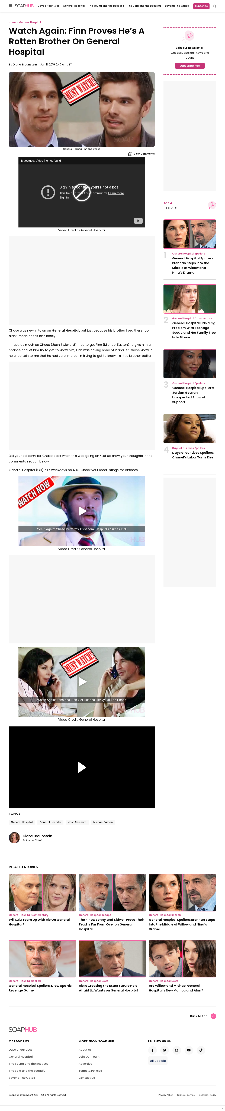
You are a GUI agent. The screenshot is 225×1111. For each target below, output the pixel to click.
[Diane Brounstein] (16, 837)
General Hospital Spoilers (188, 253)
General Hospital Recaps (95, 915)
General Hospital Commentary (192, 318)
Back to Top (198, 1016)
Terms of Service (186, 1094)
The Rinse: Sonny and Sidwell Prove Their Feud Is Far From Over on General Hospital (111, 924)
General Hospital (74, 6)
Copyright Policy (207, 1094)
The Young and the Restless (106, 6)
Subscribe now (189, 66)
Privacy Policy (166, 1094)
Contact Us (87, 1078)
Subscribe (201, 6)
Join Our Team (89, 1057)
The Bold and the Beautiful (144, 6)
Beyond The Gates (177, 6)
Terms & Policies (90, 1071)
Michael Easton (103, 822)
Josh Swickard (77, 822)
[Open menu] (10, 6)
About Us (85, 1050)
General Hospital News (93, 981)
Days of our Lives (48, 6)
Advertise (85, 1064)
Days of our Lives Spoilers (188, 448)
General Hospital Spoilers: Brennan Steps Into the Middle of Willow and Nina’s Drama (182, 924)
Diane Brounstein (25, 64)
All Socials (158, 1061)
